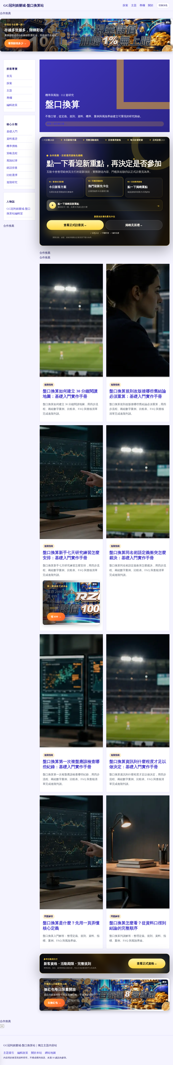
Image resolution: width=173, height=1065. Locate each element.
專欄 (142, 5)
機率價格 (12, 146)
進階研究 (12, 182)
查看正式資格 (147, 963)
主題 (134, 5)
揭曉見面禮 (134, 225)
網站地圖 (50, 1052)
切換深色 (163, 5)
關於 (150, 5)
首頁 (9, 76)
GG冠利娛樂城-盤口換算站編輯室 (18, 211)
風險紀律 (12, 160)
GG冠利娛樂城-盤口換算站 (23, 5)
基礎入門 (12, 131)
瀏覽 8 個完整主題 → (57, 123)
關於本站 (36, 1052)
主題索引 (8, 1052)
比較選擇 (12, 175)
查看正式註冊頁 (75, 225)
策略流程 (12, 153)
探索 (125, 5)
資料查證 (12, 138)
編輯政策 (12, 105)
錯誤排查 (12, 167)
